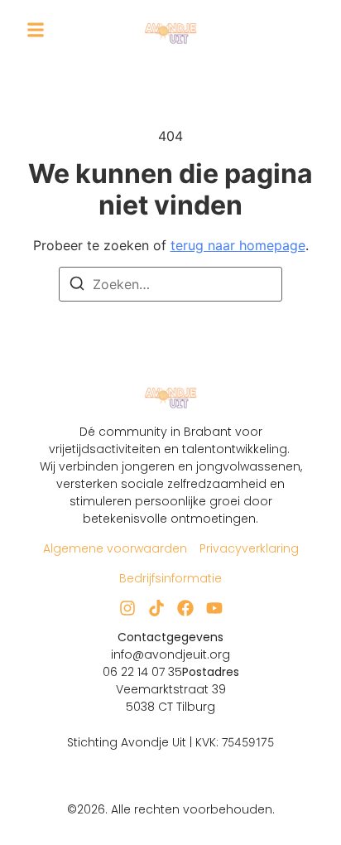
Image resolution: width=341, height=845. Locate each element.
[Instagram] (127, 608)
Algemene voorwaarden (115, 548)
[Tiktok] (156, 608)
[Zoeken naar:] (170, 284)
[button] (35, 29)
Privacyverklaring (249, 548)
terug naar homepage (237, 245)
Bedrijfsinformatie (170, 578)
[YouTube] (214, 608)
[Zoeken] (76, 285)
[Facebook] (185, 608)
